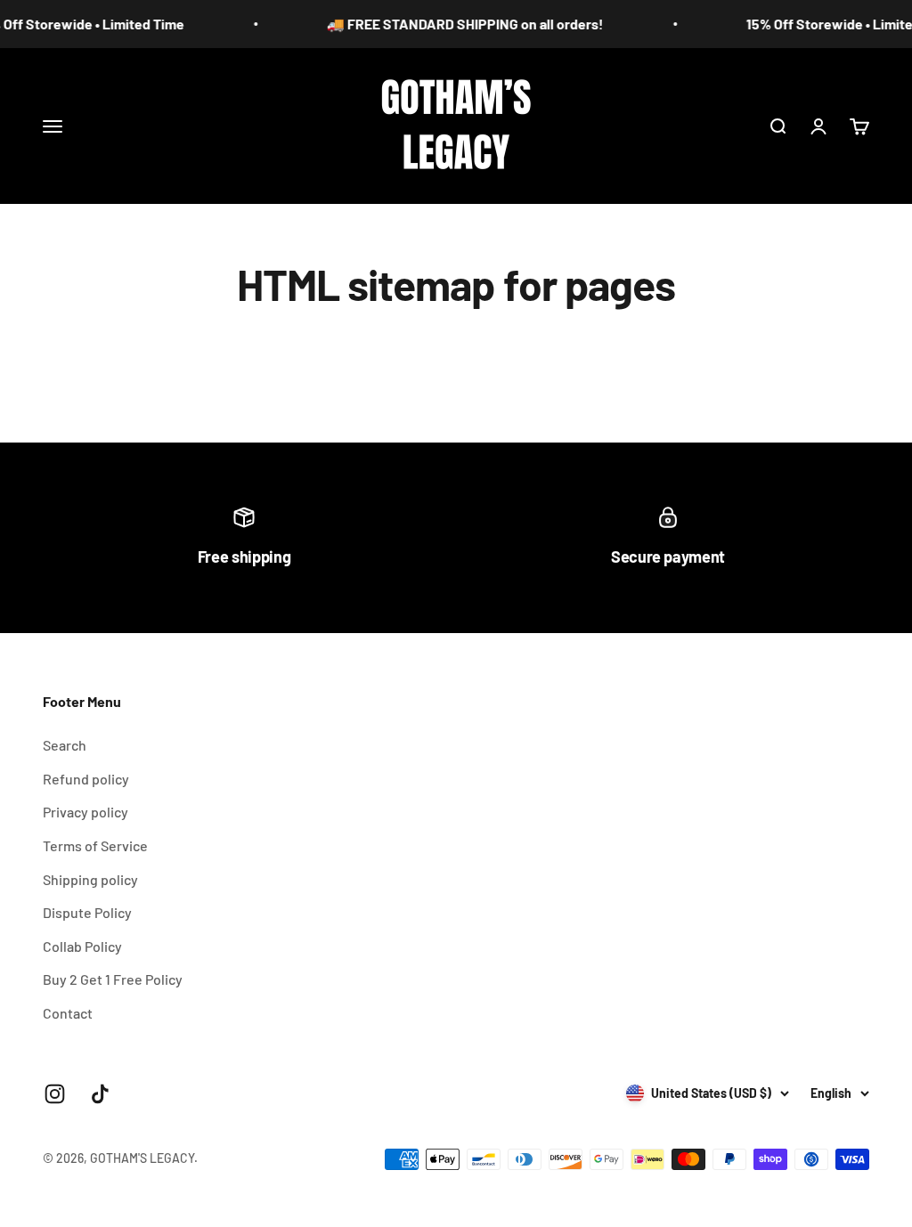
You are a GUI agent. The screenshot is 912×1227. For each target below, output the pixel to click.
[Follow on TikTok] (100, 1094)
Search (64, 744)
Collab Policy (82, 946)
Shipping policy (90, 879)
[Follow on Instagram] (55, 1094)
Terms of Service (95, 845)
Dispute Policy (87, 912)
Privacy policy (85, 811)
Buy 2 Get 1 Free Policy (113, 979)
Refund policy (86, 778)
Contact (68, 1012)
